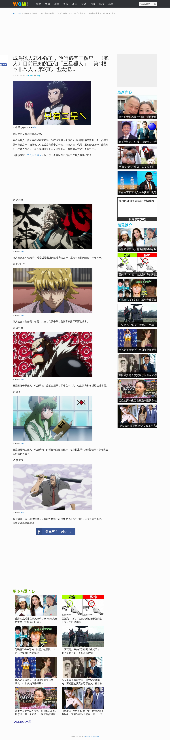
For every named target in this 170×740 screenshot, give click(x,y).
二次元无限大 (34, 155)
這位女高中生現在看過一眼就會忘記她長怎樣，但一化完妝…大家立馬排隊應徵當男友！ (35, 714)
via (34, 127)
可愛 (83, 4)
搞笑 (56, 4)
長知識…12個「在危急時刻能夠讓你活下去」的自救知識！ (82, 620)
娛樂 (110, 4)
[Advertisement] (36, 178)
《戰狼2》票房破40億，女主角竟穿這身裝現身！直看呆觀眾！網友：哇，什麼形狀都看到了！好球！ (83, 714)
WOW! (87, 736)
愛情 (65, 4)
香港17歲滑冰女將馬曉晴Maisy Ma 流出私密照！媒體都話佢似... (36, 620)
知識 (92, 4)
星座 (74, 4)
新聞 (38, 4)
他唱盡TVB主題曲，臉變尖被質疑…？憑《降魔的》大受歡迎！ (35, 650)
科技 (101, 4)
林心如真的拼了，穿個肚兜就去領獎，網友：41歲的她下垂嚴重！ (35, 681)
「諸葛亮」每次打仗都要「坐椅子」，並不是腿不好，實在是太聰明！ (82, 650)
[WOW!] (21, 6)
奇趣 (47, 4)
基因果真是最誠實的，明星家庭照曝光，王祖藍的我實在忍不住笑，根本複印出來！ (82, 683)
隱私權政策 (95, 736)
